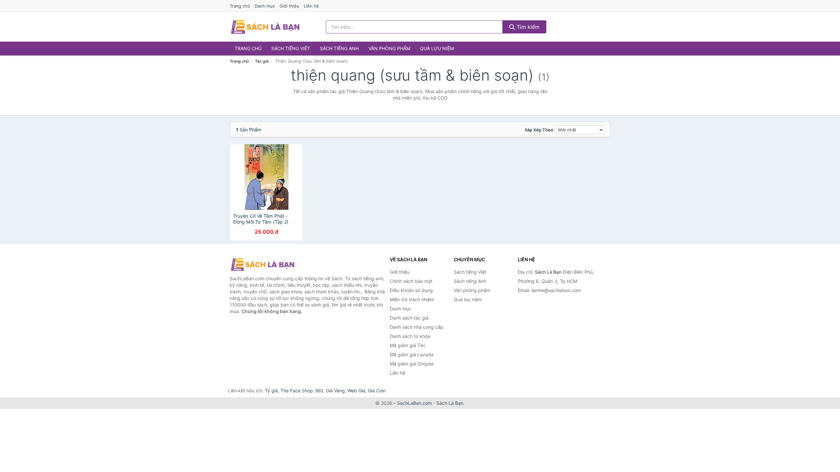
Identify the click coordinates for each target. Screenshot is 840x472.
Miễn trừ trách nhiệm (412, 299)
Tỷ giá (271, 390)
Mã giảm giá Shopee (412, 363)
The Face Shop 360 (302, 390)
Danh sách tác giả (409, 318)
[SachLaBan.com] (265, 27)
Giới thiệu (289, 6)
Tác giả (262, 61)
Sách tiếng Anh (339, 48)
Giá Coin (377, 390)
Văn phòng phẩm (389, 48)
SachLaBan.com (414, 403)
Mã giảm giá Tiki (407, 345)
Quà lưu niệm (437, 48)
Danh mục (265, 6)
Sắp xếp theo (539, 129)
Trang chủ (240, 6)
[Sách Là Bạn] (262, 264)
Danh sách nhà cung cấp (416, 327)
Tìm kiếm (527, 27)
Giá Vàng (335, 390)
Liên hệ (311, 6)
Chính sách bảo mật (411, 281)
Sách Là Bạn (449, 403)
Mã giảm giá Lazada (411, 354)
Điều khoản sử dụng (411, 290)
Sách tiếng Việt (290, 48)
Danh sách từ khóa (410, 336)
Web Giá (356, 390)
